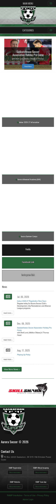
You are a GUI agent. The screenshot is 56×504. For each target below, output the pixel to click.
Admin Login (28, 499)
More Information (15, 472)
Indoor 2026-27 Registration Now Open (31, 301)
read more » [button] (8, 313)
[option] (28, 390)
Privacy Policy (43, 495)
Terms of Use (29, 495)
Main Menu (28, 3)
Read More (28, 66)
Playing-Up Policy (23, 354)
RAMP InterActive (14, 495)
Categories (28, 30)
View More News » (12, 369)
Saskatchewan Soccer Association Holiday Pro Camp (34, 329)
